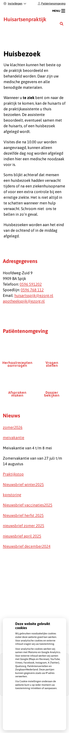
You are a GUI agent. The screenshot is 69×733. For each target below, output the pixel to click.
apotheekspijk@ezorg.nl (24, 301)
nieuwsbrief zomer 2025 (23, 525)
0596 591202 (31, 284)
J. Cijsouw (27, 22)
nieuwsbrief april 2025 (22, 536)
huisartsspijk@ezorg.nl (33, 295)
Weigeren (38, 713)
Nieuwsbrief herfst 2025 (23, 515)
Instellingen (38, 704)
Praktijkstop (13, 474)
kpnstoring (12, 494)
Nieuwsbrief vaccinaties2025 (27, 505)
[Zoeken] (61, 24)
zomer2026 (12, 427)
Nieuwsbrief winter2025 (23, 484)
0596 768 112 (32, 290)
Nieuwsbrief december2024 (26, 546)
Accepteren (38, 721)
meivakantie (13, 437)
